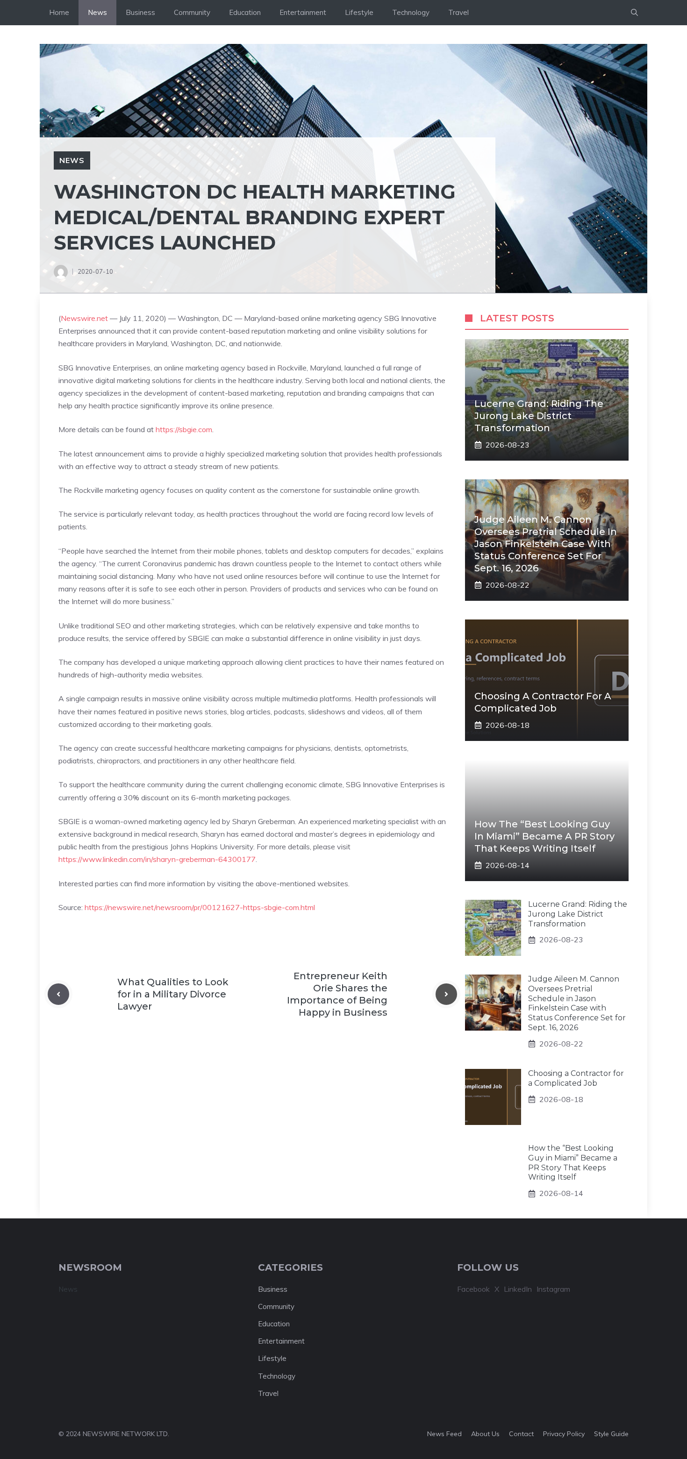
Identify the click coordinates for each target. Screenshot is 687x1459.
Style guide (611, 1434)
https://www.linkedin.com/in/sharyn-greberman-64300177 (157, 859)
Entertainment (302, 12)
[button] (634, 12)
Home (59, 12)
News (97, 12)
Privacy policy (564, 1434)
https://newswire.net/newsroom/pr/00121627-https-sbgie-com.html (200, 907)
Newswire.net (84, 318)
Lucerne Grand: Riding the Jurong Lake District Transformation (538, 416)
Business (140, 12)
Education (245, 12)
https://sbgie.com (184, 429)
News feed (444, 1434)
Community (192, 12)
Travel (458, 12)
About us (485, 1434)
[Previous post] (58, 994)
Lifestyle (359, 12)
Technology (410, 12)
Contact (521, 1434)
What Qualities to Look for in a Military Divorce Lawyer (173, 994)
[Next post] (446, 994)
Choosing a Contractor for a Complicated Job (576, 1078)
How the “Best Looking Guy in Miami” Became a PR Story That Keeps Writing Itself (544, 836)
